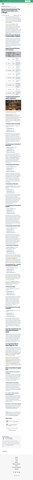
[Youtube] (19, 472)
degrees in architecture (12, 258)
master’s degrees (13, 157)
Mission (16, 462)
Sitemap (16, 469)
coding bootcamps (9, 360)
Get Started (27, 1)
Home (16, 457)
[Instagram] (17, 472)
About (16, 459)
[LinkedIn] (3, 446)
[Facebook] (13, 472)
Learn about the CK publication (13, 415)
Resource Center (16, 464)
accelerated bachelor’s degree (10, 407)
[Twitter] (15, 472)
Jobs (16, 460)
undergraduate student (9, 115)
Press (16, 465)
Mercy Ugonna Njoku (6, 15)
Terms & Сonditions (16, 467)
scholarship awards (14, 363)
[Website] (2, 446)
